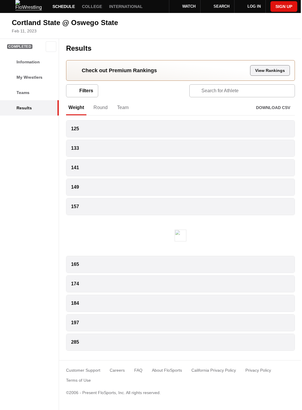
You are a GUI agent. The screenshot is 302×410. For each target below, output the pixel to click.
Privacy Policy (258, 370)
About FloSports (167, 370)
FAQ (138, 370)
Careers (117, 370)
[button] (51, 46)
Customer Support (83, 370)
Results (78, 48)
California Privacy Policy (213, 370)
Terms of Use (78, 380)
